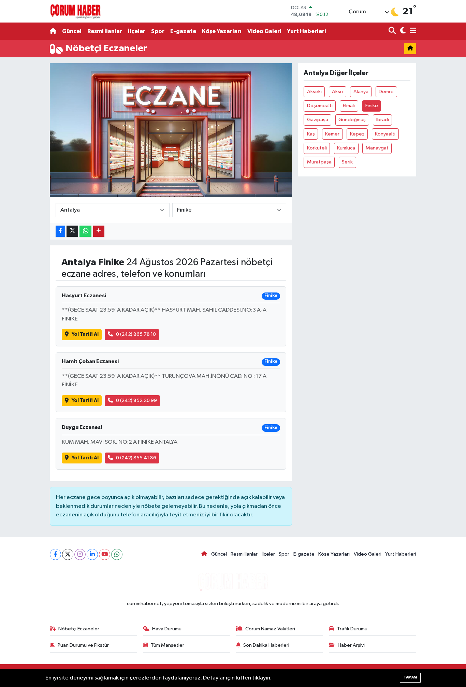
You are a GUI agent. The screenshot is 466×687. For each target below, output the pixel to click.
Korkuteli (317, 148)
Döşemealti (320, 105)
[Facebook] (55, 554)
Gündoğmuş (352, 119)
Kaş (311, 134)
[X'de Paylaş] (72, 231)
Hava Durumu (166, 628)
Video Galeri (264, 31)
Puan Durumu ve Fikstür (83, 645)
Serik (347, 161)
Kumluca (346, 148)
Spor (157, 31)
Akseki (314, 91)
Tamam (410, 677)
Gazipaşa (317, 119)
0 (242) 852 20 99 (136, 400)
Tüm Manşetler (167, 645)
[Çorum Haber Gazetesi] (75, 11)
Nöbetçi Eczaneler (78, 628)
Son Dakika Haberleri (266, 645)
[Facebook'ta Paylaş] (60, 231)
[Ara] (393, 31)
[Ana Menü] (412, 31)
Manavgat (377, 148)
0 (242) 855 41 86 (136, 457)
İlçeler (136, 31)
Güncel (72, 31)
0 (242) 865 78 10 (136, 334)
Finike (371, 105)
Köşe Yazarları (222, 31)
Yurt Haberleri (306, 31)
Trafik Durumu (352, 628)
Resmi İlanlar (104, 31)
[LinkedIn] (92, 554)
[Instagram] (80, 554)
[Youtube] (104, 554)
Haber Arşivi (351, 645)
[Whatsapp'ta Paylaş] (85, 231)
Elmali (349, 105)
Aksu (337, 91)
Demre (386, 91)
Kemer (332, 134)
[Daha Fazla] (98, 231)
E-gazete (183, 31)
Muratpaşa (319, 161)
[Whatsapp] (116, 554)
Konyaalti (385, 134)
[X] (67, 554)
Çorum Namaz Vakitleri (270, 628)
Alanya (360, 91)
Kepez (357, 134)
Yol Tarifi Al (85, 334)
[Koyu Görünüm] (402, 31)
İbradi (382, 119)
